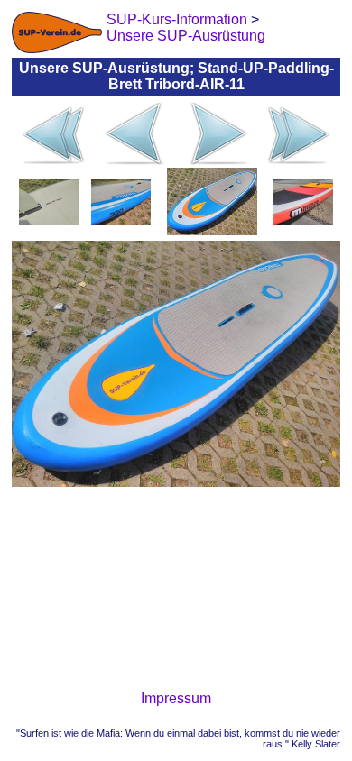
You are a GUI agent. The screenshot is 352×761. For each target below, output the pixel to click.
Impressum (176, 698)
